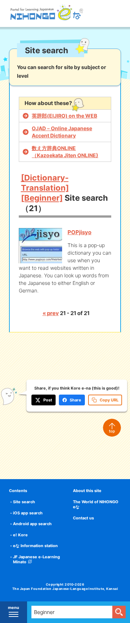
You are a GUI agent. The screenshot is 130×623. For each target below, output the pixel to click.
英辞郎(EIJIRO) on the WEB (64, 116)
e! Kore (20, 534)
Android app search (32, 523)
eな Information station (35, 545)
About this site (87, 490)
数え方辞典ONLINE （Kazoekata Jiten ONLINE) (65, 151)
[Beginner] (42, 198)
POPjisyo (79, 232)
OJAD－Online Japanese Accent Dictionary (62, 131)
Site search (24, 501)
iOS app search (28, 512)
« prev (51, 313)
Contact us (83, 517)
